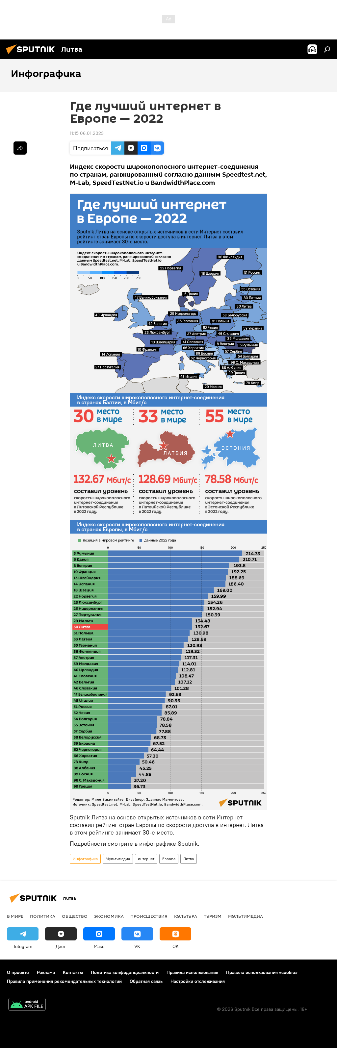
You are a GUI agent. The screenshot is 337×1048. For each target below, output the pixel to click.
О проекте (18, 972)
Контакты (73, 972)
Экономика (109, 916)
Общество (75, 916)
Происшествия (149, 916)
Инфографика (85, 858)
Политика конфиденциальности (125, 972)
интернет (146, 858)
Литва (188, 858)
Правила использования (192, 972)
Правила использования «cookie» (262, 972)
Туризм (212, 916)
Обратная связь (146, 981)
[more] (20, 148)
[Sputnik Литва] (32, 55)
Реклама (46, 972)
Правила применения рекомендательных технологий (64, 981)
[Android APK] (27, 1005)
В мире (15, 916)
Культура (185, 916)
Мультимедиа (118, 858)
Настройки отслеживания (197, 981)
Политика (42, 916)
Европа (168, 858)
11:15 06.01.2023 (87, 133)
